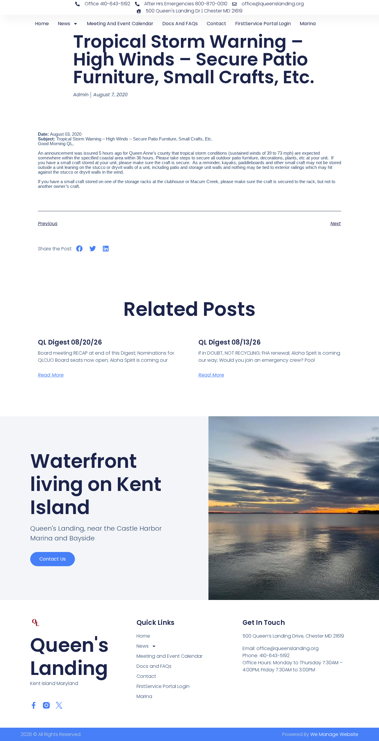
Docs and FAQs (180, 23)
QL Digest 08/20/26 (70, 342)
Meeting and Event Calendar (120, 23)
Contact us (52, 559)
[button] (79, 248)
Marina (308, 23)
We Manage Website (334, 734)
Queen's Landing (69, 657)
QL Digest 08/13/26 (229, 342)
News (64, 23)
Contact (216, 23)
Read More (51, 375)
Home (42, 23)
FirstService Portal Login (263, 23)
